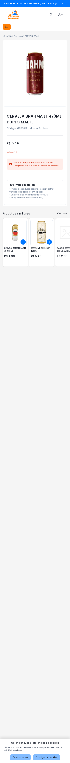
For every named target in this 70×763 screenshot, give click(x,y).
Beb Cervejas (16, 36)
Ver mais (62, 213)
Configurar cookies (46, 757)
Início (5, 36)
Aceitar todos (20, 757)
